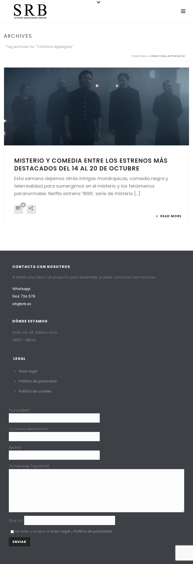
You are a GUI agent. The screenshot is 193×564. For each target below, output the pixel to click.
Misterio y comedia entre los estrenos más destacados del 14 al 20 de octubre (91, 164)
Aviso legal (28, 371)
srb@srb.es (21, 303)
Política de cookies (35, 391)
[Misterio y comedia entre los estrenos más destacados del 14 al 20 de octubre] (96, 106)
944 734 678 (23, 296)
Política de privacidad (38, 381)
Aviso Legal (60, 531)
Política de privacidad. (93, 531)
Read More (170, 216)
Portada (139, 56)
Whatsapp (21, 288)
